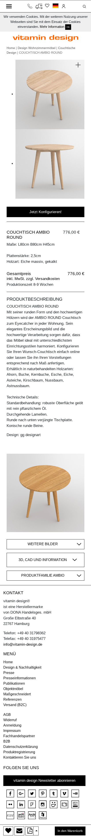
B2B (6, 741)
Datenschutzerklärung (20, 747)
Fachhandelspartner (19, 736)
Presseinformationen (19, 678)
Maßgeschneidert (17, 694)
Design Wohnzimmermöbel (36, 48)
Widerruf (10, 720)
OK (68, 27)
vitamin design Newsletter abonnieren (44, 780)
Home (11, 48)
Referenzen (12, 699)
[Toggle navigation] (9, 6)
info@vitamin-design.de (22, 644)
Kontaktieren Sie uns (19, 757)
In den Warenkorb (70, 831)
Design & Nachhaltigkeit (22, 667)
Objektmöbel (13, 689)
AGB (7, 715)
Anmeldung (12, 725)
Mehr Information (52, 27)
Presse (8, 673)
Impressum (12, 731)
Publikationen (14, 683)
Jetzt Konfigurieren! (45, 212)
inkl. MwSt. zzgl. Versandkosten (33, 279)
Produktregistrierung (19, 752)
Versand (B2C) (15, 705)
